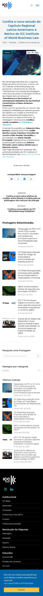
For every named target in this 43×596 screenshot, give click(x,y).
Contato (5, 519)
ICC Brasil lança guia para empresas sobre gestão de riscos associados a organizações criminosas (29, 274)
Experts (5, 543)
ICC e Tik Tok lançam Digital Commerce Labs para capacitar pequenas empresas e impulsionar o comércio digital (29, 305)
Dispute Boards (8, 547)
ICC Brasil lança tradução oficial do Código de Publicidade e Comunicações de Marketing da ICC (29, 257)
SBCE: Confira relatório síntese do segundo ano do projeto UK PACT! (29, 289)
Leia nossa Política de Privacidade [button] (18, 583)
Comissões (6, 510)
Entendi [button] (21, 590)
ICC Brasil (6, 501)
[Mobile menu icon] (38, 5)
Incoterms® (7, 557)
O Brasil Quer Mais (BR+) (12, 515)
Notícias (7, 52)
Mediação (6, 538)
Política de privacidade (11, 524)
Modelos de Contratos (11, 562)
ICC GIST (6, 566)
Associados (7, 506)
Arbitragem (7, 534)
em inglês (23, 122)
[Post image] (9, 233)
